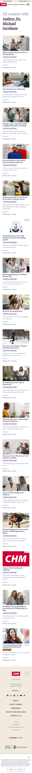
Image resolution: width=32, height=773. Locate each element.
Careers (16, 722)
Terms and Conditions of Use (16, 727)
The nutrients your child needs (14, 89)
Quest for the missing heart (13, 311)
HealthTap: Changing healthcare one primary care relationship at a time (15, 608)
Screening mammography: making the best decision (12, 646)
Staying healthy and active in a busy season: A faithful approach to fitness (15, 531)
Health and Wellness (16, 712)
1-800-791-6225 (16, 679)
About (16, 700)
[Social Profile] (8, 695)
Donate (15, 690)
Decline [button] (20, 769)
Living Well (7, 649)
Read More (5, 65)
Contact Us (16, 716)
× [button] (28, 757)
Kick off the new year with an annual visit (13, 383)
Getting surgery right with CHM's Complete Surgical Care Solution (15, 125)
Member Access (23, 1)
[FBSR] (16, 747)
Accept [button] (11, 769)
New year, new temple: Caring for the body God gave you (15, 347)
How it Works (16, 704)
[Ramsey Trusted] (16, 738)
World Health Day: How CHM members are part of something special (14, 238)
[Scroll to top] (27, 673)
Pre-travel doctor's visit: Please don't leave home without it (14, 161)
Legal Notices (16, 724)
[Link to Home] (16, 674)
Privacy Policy (26, 765)
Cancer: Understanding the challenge (13, 569)
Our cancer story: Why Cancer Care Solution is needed (15, 457)
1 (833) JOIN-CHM (7, 1)
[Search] (28, 1)
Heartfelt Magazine (9, 57)
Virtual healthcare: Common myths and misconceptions (15, 420)
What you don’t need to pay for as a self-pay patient (15, 53)
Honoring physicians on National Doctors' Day (15, 275)
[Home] (12, 4)
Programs (16, 708)
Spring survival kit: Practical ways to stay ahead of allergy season (15, 198)
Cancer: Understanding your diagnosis (13, 494)
